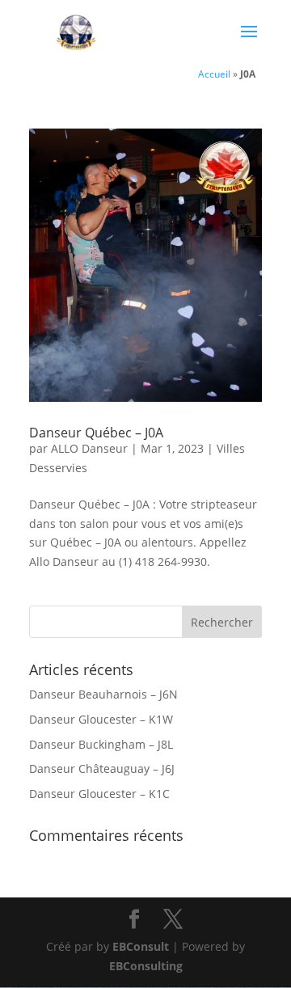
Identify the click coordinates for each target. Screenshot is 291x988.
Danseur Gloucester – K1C (99, 793)
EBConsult (140, 946)
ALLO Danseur (89, 448)
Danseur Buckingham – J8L (101, 744)
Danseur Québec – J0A (96, 432)
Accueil (214, 73)
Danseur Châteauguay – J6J (102, 768)
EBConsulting (146, 965)
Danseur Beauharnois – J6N (103, 694)
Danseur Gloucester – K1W (101, 719)
